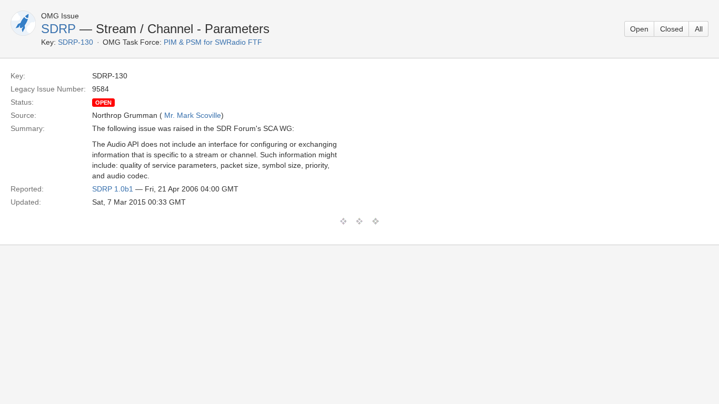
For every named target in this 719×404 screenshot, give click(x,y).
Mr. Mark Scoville (192, 115)
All (699, 29)
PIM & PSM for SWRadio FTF (213, 42)
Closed (671, 29)
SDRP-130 (75, 42)
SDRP (58, 29)
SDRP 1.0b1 (112, 189)
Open (639, 29)
